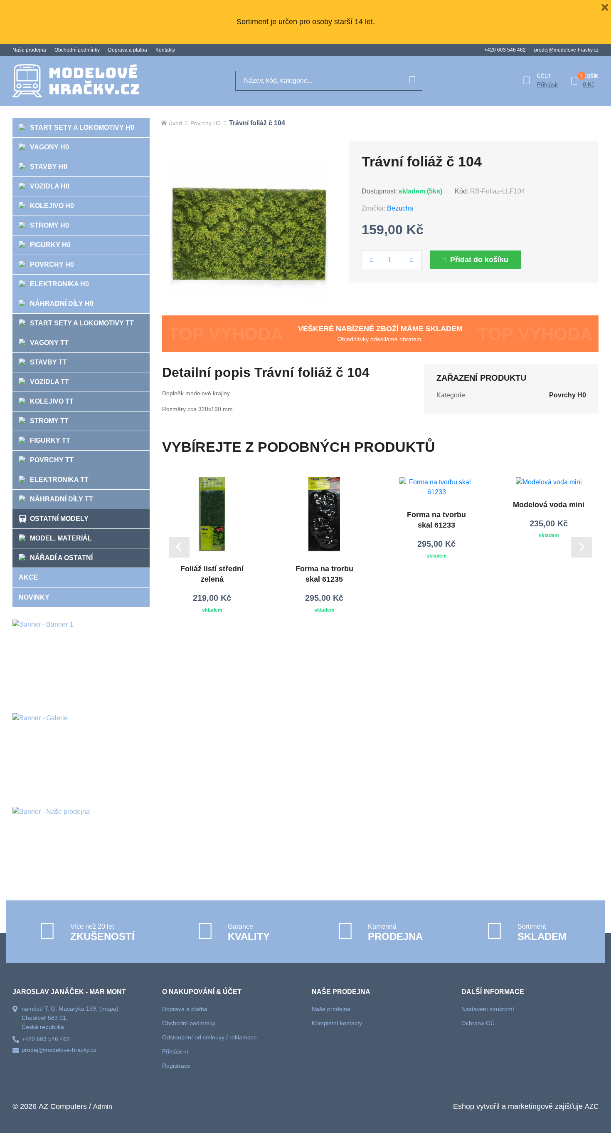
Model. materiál (61, 538)
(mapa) (108, 1008)
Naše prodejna (29, 50)
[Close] (605, 6)
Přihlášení (175, 1051)
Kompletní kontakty (337, 1023)
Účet (544, 76)
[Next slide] (581, 547)
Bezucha (400, 208)
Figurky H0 (50, 244)
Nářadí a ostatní (61, 557)
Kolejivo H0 (52, 205)
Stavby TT (48, 362)
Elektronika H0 (59, 284)
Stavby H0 (48, 166)
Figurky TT (50, 440)
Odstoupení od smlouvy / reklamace (209, 1037)
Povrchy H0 (52, 264)
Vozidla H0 (49, 186)
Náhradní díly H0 (62, 303)
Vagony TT (49, 342)
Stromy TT (49, 420)
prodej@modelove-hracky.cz (566, 50)
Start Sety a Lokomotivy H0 (82, 127)
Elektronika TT (59, 479)
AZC (592, 1106)
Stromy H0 (49, 225)
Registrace (176, 1065)
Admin (102, 1106)
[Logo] (75, 80)
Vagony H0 (49, 147)
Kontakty (165, 50)
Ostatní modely (59, 518)
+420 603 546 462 (505, 50)
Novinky (34, 597)
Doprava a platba (127, 50)
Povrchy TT (52, 460)
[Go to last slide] (179, 547)
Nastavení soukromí (487, 1009)
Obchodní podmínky (77, 50)
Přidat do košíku (479, 259)
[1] (412, 81)
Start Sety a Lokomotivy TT (82, 323)
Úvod (175, 123)
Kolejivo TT (52, 401)
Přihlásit (547, 84)
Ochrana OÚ (478, 1023)
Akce (28, 577)
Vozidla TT (49, 381)
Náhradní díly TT (61, 499)
